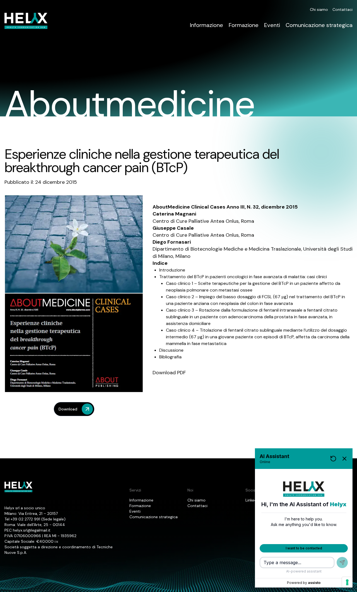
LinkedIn (252, 500)
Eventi (272, 25)
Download (68, 409)
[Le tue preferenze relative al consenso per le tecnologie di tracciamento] (347, 582)
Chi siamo (319, 9)
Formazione (244, 25)
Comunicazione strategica (319, 25)
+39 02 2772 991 (25, 519)
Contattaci (342, 9)
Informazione (206, 25)
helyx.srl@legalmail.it (31, 530)
